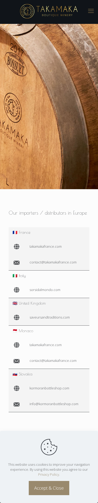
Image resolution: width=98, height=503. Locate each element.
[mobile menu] (91, 10)
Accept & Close (49, 488)
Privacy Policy (48, 474)
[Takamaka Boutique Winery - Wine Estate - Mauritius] (49, 10)
